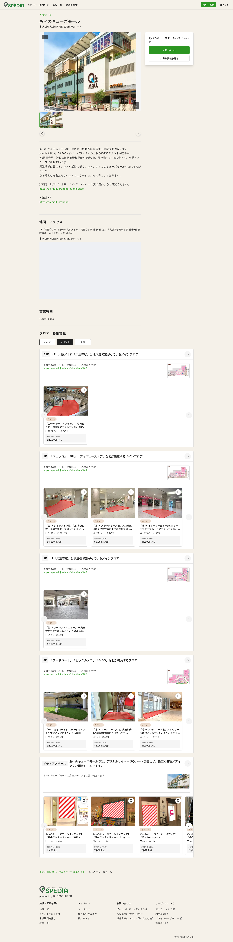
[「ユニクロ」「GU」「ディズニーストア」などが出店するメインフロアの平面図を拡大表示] (178, 472)
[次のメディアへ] (138, 133)
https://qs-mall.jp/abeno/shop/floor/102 (65, 572)
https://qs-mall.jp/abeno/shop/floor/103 (65, 674)
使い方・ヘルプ (163, 909)
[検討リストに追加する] (84, 390)
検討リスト (84, 918)
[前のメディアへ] (42, 133)
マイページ (84, 909)
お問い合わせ (169, 50)
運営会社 (160, 922)
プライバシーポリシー (167, 918)
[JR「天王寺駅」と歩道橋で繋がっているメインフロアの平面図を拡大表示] (178, 574)
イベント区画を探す (50, 913)
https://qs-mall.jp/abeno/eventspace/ (61, 188)
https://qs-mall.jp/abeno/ (54, 202)
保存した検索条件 (87, 913)
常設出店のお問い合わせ (130, 913)
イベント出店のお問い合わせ (132, 909)
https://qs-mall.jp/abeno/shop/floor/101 (65, 470)
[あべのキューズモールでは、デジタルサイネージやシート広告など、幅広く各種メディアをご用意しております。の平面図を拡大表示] (178, 781)
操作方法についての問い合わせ (133, 918)
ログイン (224, 4)
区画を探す (72, 4)
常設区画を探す (47, 918)
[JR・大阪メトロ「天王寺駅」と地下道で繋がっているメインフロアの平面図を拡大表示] (178, 370)
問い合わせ (208, 4)
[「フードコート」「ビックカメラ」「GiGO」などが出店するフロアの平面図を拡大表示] (178, 676)
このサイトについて (38, 4)
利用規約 (160, 913)
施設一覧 (57, 4)
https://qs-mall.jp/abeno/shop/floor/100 (65, 368)
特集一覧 (44, 922)
